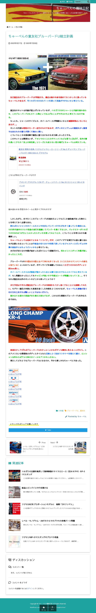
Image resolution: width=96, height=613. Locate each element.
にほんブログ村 (15, 374)
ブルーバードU (72, 410)
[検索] (88, 1)
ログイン (29, 588)
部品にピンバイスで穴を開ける (35, 487)
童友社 (82, 410)
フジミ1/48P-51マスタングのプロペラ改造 (40, 537)
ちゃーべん (82, 416)
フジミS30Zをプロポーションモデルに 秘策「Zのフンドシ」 (48, 504)
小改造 (20, 27)
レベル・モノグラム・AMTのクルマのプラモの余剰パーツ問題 (48, 520)
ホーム (11, 27)
